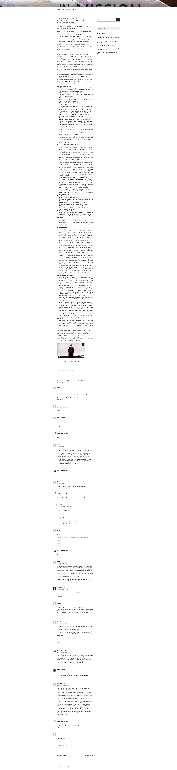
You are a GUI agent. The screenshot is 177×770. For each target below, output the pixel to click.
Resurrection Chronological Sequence (72, 83)
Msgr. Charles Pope (72, 18)
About (74, 9)
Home (58, 9)
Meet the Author (66, 9)
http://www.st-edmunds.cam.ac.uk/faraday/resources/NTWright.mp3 (76, 579)
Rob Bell (73, 361)
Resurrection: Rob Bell (62, 361)
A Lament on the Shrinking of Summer (105, 45)
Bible (60, 368)
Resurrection (63, 370)
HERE (73, 28)
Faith (64, 368)
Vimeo (79, 361)
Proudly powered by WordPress (64, 766)
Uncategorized (71, 368)
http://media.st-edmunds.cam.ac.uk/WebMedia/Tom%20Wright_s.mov (76, 580)
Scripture (71, 370)
